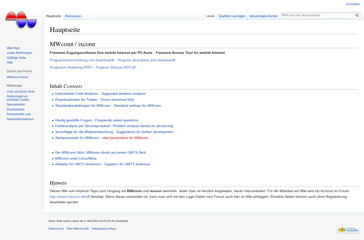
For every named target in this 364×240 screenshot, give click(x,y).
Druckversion (16, 109)
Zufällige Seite (16, 58)
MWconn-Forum (17, 77)
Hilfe (10, 62)
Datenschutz (56, 228)
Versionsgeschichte (263, 16)
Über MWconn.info (78, 228)
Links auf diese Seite (21, 91)
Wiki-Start (13, 48)
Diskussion (73, 16)
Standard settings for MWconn (137, 105)
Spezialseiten (16, 104)
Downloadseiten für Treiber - (94, 100)
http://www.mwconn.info (68, 197)
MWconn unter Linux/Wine (76, 158)
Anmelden (353, 4)
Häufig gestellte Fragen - (96, 120)
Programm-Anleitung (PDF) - (91, 67)
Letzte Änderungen (19, 53)
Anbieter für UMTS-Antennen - (102, 164)
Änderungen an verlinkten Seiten (18, 98)
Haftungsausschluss (104, 228)
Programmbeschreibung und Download (80, 60)
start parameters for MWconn (125, 138)
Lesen (210, 16)
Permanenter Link (19, 114)
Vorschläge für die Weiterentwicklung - (114, 132)
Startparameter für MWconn (77, 138)
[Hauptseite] (22, 20)
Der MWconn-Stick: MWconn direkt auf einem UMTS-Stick (100, 152)
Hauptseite (53, 16)
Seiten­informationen (20, 119)
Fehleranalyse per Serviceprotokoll (82, 126)
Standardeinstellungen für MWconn (82, 105)
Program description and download (145, 60)
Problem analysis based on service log (143, 126)
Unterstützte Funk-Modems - (100, 94)
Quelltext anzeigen (232, 16)
